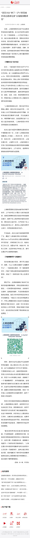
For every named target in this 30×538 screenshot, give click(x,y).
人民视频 (4, 527)
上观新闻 (22, 24)
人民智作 (18, 527)
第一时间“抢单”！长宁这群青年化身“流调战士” (15, 496)
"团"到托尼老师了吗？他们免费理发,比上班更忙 (15, 482)
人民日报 (4, 517)
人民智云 (11, 527)
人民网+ (11, 517)
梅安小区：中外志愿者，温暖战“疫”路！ (13, 479)
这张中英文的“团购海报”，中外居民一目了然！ (15, 492)
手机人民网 (18, 517)
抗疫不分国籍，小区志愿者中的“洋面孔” (13, 499)
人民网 (2, 7)
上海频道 (8, 7)
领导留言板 (24, 517)
